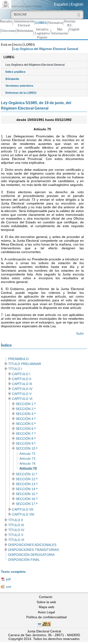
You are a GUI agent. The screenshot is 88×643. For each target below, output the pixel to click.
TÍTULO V (15, 535)
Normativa (55, 23)
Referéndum (25, 31)
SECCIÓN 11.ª (26, 474)
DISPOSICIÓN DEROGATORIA (31, 555)
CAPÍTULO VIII (23, 514)
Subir (80, 333)
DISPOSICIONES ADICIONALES (32, 545)
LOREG (41, 23)
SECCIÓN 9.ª (25, 443)
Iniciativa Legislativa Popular (42, 33)
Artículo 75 (28, 468)
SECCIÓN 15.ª (26, 494)
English (77, 4)
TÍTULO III (16, 525)
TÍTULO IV (16, 530)
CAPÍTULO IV (22, 389)
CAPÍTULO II (21, 379)
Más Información (59, 31)
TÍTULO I (15, 369)
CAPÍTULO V (21, 394)
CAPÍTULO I (21, 374)
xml (8, 587)
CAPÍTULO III (22, 384)
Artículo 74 (27, 463)
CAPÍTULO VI (22, 399)
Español (61, 4)
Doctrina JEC (69, 23)
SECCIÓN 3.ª (25, 414)
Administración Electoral (24, 23)
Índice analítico (15, 72)
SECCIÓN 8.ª (25, 438)
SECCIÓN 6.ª (25, 428)
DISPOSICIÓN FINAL (24, 559)
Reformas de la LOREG (20, 92)
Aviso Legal (46, 612)
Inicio (18, 44)
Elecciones (8, 31)
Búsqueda (12, 79)
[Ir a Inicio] (22, 4)
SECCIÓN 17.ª (26, 504)
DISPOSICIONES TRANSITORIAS (33, 550)
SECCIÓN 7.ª (25, 433)
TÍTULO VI (16, 540)
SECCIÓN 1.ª (25, 404)
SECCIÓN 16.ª (26, 499)
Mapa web (46, 607)
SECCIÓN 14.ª (26, 489)
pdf (8, 579)
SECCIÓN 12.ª (26, 479)
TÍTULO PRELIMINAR (24, 364)
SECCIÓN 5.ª (25, 424)
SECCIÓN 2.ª (25, 409)
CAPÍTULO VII (22, 509)
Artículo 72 (27, 453)
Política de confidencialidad (46, 617)
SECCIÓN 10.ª (26, 448)
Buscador (6, 21)
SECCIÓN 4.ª (25, 419)
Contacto (45, 597)
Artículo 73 (27, 458)
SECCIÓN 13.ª (26, 484)
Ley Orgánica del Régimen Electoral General (35, 64)
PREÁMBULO (18, 359)
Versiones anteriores (19, 85)
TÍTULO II (15, 520)
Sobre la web (46, 602)
